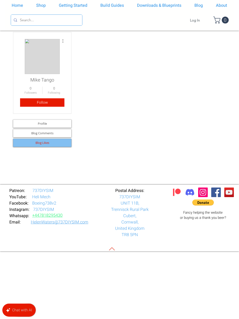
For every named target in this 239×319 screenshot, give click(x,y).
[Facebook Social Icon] (216, 192)
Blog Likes (42, 143)
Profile (42, 123)
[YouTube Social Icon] (229, 192)
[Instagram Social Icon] (203, 192)
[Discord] (190, 192)
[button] (221, 20)
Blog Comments (42, 133)
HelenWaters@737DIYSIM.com (59, 222)
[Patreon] (177, 192)
